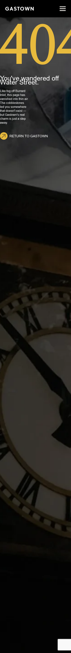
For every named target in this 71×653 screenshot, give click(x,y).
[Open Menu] (63, 9)
